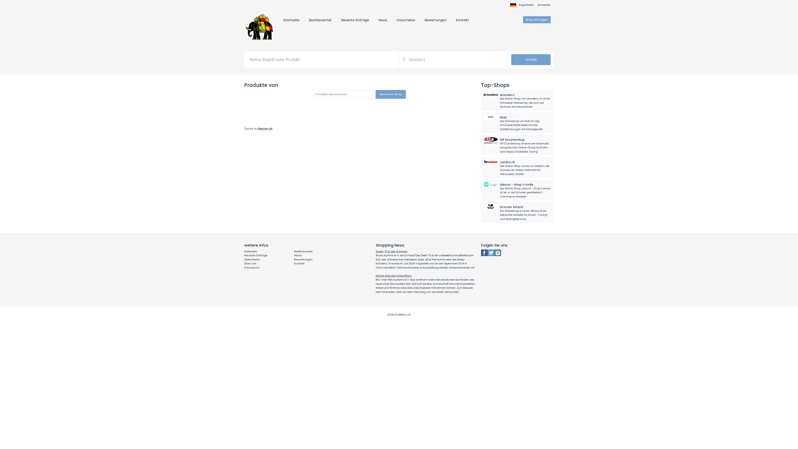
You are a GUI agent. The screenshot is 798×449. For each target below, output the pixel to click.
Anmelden (544, 5)
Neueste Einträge (355, 20)
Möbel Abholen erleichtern (394, 276)
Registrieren (526, 5)
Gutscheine (406, 20)
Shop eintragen (537, 20)
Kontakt (462, 20)
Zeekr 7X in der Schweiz (392, 251)
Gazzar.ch (265, 129)
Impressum (252, 268)
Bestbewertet (320, 20)
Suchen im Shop (391, 94)
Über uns (250, 263)
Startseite (291, 20)
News (382, 20)
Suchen (531, 60)
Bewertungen (436, 20)
